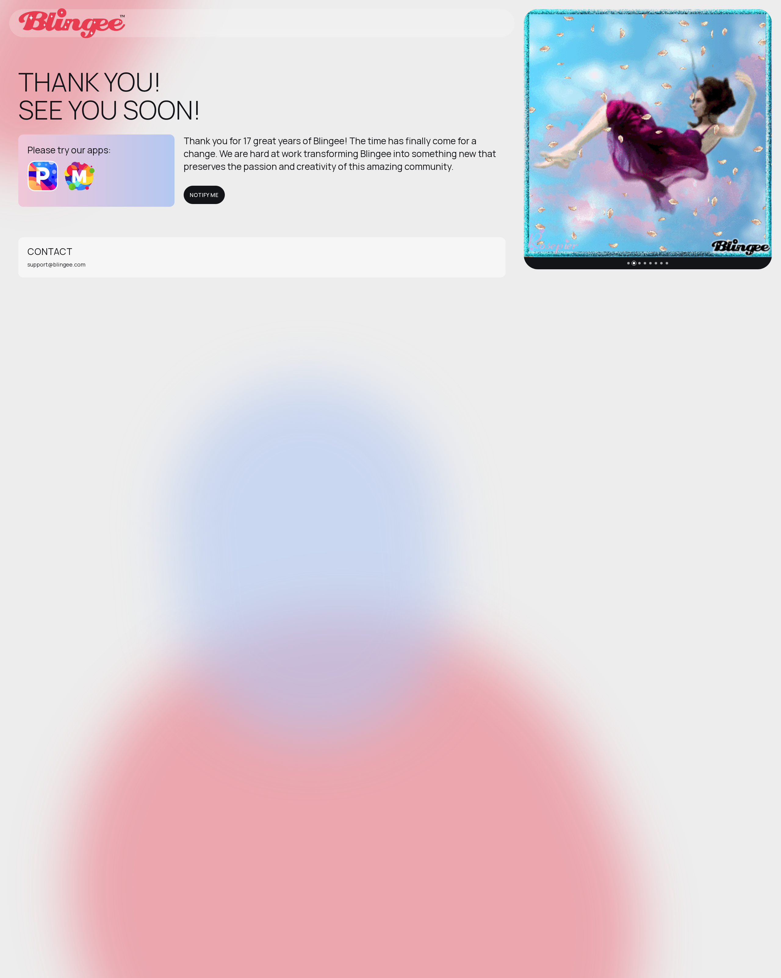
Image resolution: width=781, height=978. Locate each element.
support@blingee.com (56, 264)
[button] (628, 263)
